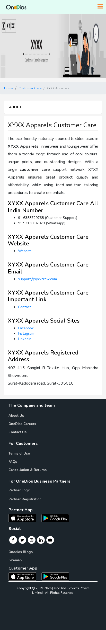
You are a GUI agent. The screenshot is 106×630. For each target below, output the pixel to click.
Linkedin (24, 338)
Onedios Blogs (20, 552)
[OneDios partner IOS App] (24, 518)
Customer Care (30, 88)
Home (8, 88)
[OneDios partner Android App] (55, 518)
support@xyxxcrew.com (37, 279)
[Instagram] (31, 540)
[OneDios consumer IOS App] (24, 576)
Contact (24, 307)
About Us (16, 415)
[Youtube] (50, 540)
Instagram (26, 333)
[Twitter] (22, 540)
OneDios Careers (22, 424)
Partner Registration (24, 499)
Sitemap (15, 560)
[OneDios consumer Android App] (55, 576)
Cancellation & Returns (27, 470)
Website (25, 251)
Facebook (26, 328)
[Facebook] (13, 540)
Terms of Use (19, 453)
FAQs (12, 461)
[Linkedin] (41, 540)
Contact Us (17, 432)
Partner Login (19, 490)
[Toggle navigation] (100, 6)
